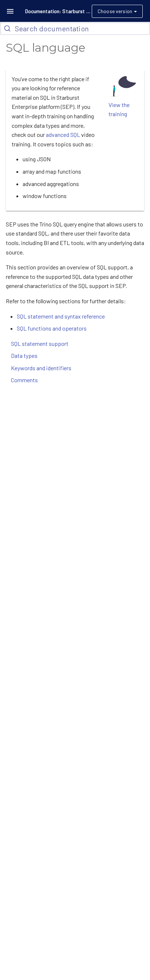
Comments (24, 379)
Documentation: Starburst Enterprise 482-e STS (58, 11)
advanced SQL (63, 134)
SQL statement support (39, 343)
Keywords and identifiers (41, 367)
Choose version (115, 11)
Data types (24, 355)
